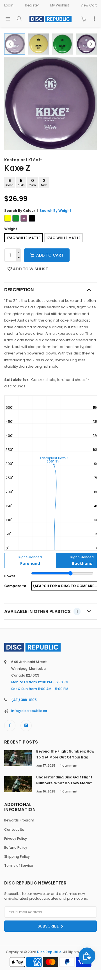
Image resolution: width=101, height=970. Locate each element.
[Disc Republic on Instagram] (26, 725)
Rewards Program (19, 820)
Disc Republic (49, 951)
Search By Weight (55, 210)
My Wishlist (59, 5)
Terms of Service (18, 865)
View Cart (89, 5)
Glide (21, 182)
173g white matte (23, 237)
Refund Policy (15, 847)
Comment (68, 766)
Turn (32, 182)
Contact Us (14, 829)
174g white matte (63, 237)
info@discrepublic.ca (29, 710)
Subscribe (49, 926)
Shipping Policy (17, 856)
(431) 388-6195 (24, 699)
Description (19, 289)
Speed (9, 182)
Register (32, 5)
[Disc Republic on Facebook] (9, 725)
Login (8, 5)
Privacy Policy (15, 838)
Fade (44, 182)
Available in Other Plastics (41, 611)
